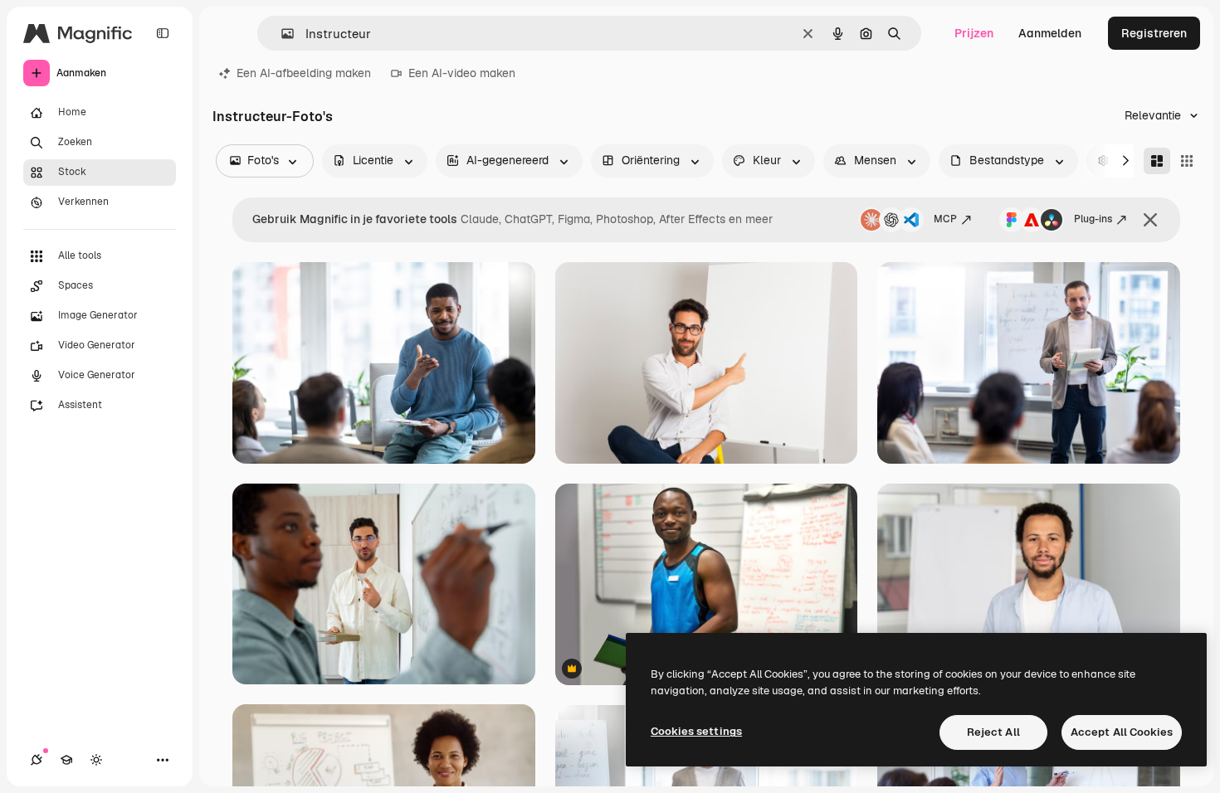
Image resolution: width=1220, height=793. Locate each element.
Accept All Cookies (1122, 732)
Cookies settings (696, 731)
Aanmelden (1049, 33)
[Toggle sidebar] (162, 33)
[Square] (1187, 161)
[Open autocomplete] (281, 33)
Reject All (993, 732)
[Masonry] (1157, 161)
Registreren (1154, 33)
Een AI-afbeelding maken (304, 73)
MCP (945, 219)
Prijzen (973, 33)
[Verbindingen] (36, 760)
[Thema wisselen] (96, 760)
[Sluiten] (1150, 220)
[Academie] (66, 760)
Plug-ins (1093, 219)
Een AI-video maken (461, 73)
